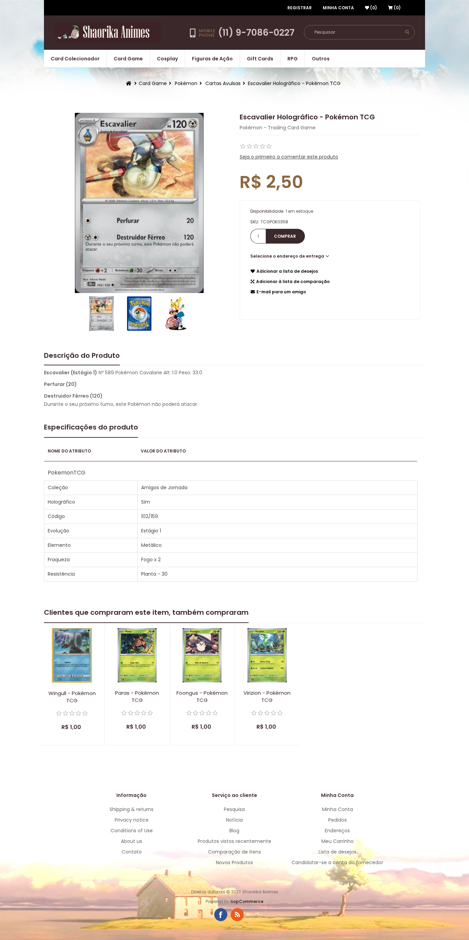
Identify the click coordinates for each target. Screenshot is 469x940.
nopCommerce (246, 901)
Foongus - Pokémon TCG (202, 696)
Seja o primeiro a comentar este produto (289, 156)
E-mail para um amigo (281, 292)
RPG (292, 58)
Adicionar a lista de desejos (287, 271)
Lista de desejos (337, 851)
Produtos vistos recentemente (234, 841)
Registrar (299, 8)
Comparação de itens (234, 851)
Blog (234, 830)
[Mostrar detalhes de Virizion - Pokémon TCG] (267, 655)
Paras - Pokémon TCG (137, 696)
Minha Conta (338, 8)
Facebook (220, 914)
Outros (321, 58)
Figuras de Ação (212, 58)
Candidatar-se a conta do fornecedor (337, 862)
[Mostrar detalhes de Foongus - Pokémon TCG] (202, 655)
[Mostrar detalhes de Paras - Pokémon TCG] (137, 655)
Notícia (234, 819)
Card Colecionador (75, 58)
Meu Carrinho (337, 841)
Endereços (337, 830)
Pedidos (337, 819)
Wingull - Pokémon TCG (72, 697)
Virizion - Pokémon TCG (266, 696)
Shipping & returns (131, 809)
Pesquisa (234, 809)
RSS (237, 914)
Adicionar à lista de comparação (293, 281)
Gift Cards (260, 58)
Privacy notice (132, 819)
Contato (132, 851)
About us (131, 841)
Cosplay (167, 58)
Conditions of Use (132, 830)
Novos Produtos (234, 862)
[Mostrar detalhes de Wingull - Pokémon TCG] (72, 655)
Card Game (128, 58)
